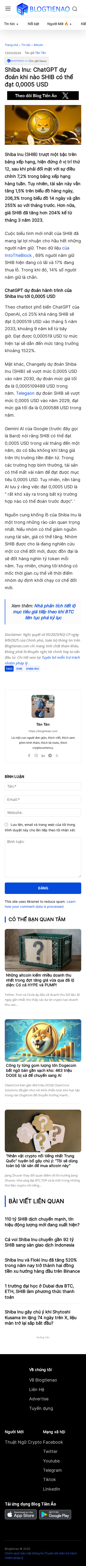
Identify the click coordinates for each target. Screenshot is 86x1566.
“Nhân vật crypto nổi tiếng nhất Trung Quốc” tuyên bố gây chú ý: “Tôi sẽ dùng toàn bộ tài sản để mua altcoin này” (42, 1160)
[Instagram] (36, 754)
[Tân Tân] (43, 706)
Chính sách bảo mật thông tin (24, 1553)
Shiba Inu (32, 668)
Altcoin (38, 45)
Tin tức (26, 45)
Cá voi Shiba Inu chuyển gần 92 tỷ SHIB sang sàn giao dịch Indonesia (39, 1242)
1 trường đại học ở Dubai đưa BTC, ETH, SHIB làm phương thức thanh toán (40, 1291)
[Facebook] (24, 678)
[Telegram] (46, 678)
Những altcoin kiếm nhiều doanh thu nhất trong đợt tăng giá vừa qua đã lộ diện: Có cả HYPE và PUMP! (40, 980)
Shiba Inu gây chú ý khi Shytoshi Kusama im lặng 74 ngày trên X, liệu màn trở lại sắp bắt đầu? (40, 1317)
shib (19, 668)
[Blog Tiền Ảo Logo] (43, 9)
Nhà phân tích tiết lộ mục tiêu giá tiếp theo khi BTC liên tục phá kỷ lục (44, 611)
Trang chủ (11, 45)
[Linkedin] (43, 754)
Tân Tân (40, 52)
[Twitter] (35, 678)
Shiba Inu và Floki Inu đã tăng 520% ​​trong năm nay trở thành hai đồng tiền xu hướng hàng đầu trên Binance (42, 1265)
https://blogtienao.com (43, 731)
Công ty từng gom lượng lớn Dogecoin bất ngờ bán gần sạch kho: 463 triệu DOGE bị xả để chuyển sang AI (41, 1070)
